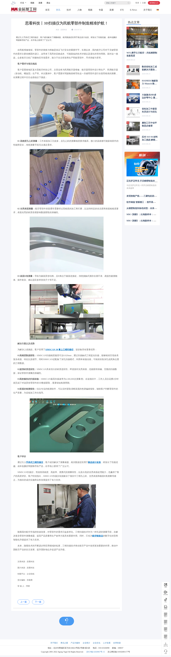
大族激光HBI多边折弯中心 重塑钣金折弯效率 (149, 96)
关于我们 (147, 10)
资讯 (58, 10)
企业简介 (86, 643)
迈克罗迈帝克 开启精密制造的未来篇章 (145, 181)
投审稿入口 (154, 3)
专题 (101, 10)
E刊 (122, 10)
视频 (32, 3)
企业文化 (96, 643)
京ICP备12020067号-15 (95, 652)
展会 (48, 3)
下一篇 (38, 602)
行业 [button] (22, 3)
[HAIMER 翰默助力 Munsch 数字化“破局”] (133, 84)
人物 (79, 10)
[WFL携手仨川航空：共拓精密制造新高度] (142, 37)
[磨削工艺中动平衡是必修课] (133, 126)
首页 (47, 10)
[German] (157, 9)
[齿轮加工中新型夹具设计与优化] (133, 112)
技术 (69, 10)
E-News (133, 10)
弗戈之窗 (64, 643)
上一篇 (23, 602)
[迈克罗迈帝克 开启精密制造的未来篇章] (142, 167)
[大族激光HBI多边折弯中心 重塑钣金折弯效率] (133, 98)
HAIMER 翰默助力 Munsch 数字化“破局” (150, 82)
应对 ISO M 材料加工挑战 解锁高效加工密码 (150, 138)
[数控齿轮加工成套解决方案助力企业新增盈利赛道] (133, 70)
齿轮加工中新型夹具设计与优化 (149, 110)
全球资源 (117, 643)
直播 (40, 3)
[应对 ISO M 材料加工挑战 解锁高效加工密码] (133, 140)
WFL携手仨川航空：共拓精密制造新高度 (142, 54)
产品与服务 (75, 643)
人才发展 (106, 643)
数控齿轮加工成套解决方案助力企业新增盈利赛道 (149, 68)
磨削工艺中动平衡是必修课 (149, 124)
